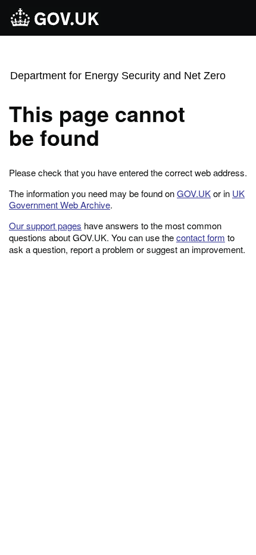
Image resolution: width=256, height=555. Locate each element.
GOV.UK (194, 193)
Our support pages (45, 225)
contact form (200, 237)
